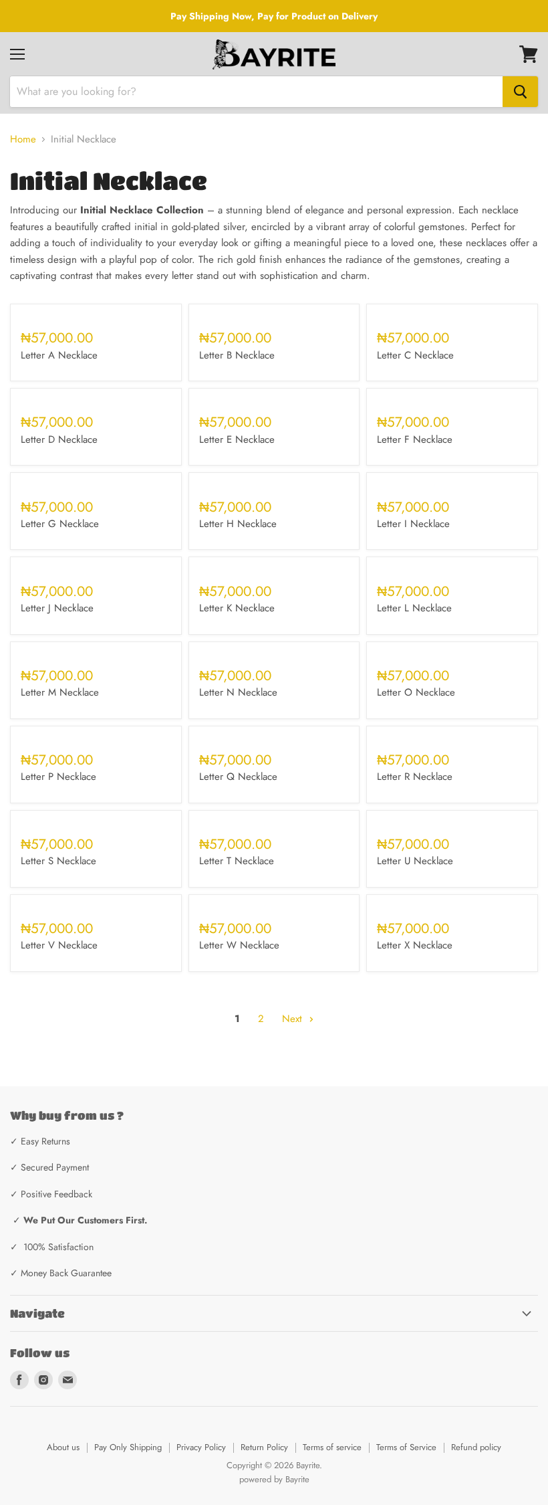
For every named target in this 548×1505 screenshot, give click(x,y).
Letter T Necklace (236, 861)
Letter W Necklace (239, 945)
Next (293, 1018)
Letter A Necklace (59, 355)
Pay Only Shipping (128, 1447)
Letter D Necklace (59, 439)
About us (63, 1447)
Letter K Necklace (237, 608)
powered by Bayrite (274, 1479)
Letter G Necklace (60, 523)
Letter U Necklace (415, 861)
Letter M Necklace (60, 692)
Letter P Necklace (58, 776)
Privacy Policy (201, 1447)
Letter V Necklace (59, 945)
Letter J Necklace (57, 608)
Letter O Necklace (416, 692)
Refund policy (476, 1447)
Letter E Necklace (237, 439)
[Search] (520, 91)
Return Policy (264, 1447)
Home (23, 139)
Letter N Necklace (238, 692)
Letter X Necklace (414, 945)
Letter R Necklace (414, 776)
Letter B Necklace (237, 355)
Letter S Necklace (58, 861)
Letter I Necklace (413, 523)
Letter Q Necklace (238, 776)
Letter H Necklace (238, 523)
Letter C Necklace (415, 355)
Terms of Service (406, 1447)
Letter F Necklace (414, 439)
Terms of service (332, 1447)
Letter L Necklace (414, 608)
